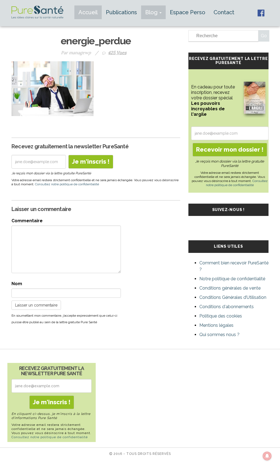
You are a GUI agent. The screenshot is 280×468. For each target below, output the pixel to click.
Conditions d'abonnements (226, 306)
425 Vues (117, 52)
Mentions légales (216, 325)
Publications (121, 12)
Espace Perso (187, 12)
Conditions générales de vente (230, 288)
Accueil (88, 12)
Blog (152, 12)
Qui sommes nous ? (219, 334)
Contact (224, 12)
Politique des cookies (220, 316)
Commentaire (27, 220)
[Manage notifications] (267, 456)
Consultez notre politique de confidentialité (67, 184)
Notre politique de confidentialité (232, 278)
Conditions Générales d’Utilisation (232, 297)
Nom (16, 283)
